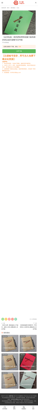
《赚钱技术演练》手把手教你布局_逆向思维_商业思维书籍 (28, 348)
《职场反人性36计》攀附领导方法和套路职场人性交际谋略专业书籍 (9, 385)
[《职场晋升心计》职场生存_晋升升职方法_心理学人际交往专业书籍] (28, 358)
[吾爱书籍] (19, 3)
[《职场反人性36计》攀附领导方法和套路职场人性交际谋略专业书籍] (10, 377)
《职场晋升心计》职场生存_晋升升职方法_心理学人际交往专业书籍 (28, 366)
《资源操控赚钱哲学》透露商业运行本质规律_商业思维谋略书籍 (9, 348)
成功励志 (6, 42)
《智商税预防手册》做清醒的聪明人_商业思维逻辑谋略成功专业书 (9, 366)
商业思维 (4, 336)
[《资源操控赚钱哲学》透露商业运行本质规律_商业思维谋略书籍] (10, 340)
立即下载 (19, 51)
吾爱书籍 (11, 396)
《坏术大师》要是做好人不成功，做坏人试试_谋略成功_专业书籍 (9, 327)
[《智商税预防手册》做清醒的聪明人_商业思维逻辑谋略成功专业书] (10, 358)
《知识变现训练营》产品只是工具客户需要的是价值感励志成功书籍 (27, 385)
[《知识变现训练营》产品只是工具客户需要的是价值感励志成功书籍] (28, 377)
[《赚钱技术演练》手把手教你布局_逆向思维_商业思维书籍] (28, 340)
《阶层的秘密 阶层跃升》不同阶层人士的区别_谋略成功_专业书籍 (28, 327)
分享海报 (34, 319)
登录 (19, 46)
